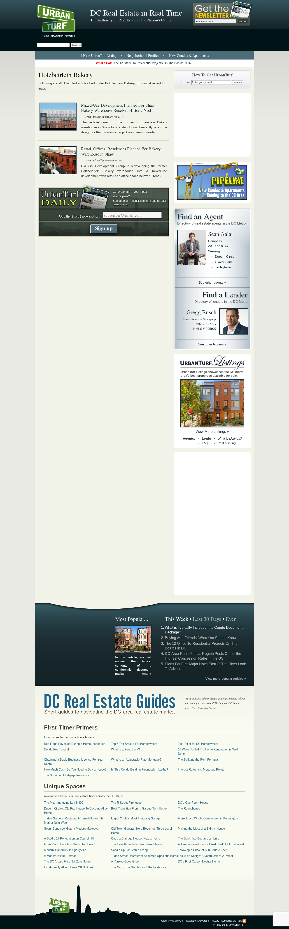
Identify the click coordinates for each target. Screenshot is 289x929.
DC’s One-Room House (193, 802)
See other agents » (212, 282)
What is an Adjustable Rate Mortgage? (136, 759)
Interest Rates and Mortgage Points (201, 769)
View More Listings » (212, 432)
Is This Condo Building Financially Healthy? (139, 769)
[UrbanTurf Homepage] (60, 19)
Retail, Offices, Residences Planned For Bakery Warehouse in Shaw (121, 151)
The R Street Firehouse (126, 802)
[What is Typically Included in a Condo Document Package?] (133, 652)
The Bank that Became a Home (198, 838)
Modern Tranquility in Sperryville (65, 850)
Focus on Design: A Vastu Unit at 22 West (205, 856)
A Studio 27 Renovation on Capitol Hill (69, 838)
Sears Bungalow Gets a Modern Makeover (71, 828)
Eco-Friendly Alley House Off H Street (69, 867)
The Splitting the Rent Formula (198, 759)
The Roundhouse (189, 808)
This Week (176, 618)
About (164, 920)
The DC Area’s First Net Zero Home (67, 861)
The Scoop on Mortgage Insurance (66, 775)
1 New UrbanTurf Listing (98, 55)
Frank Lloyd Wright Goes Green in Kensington (208, 818)
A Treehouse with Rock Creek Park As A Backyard (211, 844)
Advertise (70, 35)
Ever (231, 618)
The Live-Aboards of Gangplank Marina (136, 844)
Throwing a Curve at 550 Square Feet (202, 850)
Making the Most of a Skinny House (201, 828)
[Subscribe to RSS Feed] (244, 920)
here (148, 200)
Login (206, 438)
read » (146, 673)
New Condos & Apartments (189, 55)
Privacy (215, 920)
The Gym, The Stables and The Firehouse (138, 867)
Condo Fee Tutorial (56, 749)
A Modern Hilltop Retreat (60, 856)
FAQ (205, 443)
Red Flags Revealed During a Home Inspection (74, 743)
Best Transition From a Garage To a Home (139, 808)
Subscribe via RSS (231, 920)
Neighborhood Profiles (142, 55)
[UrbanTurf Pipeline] (212, 202)
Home (45, 35)
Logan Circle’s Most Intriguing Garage (135, 818)
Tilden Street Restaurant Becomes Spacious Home (144, 856)
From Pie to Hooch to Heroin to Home (68, 844)
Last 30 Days (207, 618)
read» (150, 132)
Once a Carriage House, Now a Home (135, 838)
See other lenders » (212, 344)
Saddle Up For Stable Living (129, 850)
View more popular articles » (225, 678)
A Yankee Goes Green (125, 861)
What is (230, 438)
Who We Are (176, 920)
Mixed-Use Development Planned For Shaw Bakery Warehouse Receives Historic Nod (118, 107)
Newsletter (57, 35)
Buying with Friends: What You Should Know (201, 638)
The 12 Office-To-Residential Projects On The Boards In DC (153, 63)
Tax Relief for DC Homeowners (198, 743)
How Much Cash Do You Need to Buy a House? (75, 769)
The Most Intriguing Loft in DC (63, 802)
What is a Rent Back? (125, 749)
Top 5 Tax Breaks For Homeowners (134, 743)
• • (144, 55)
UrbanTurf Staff (93, 116)
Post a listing (227, 443)
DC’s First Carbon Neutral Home (199, 861)
